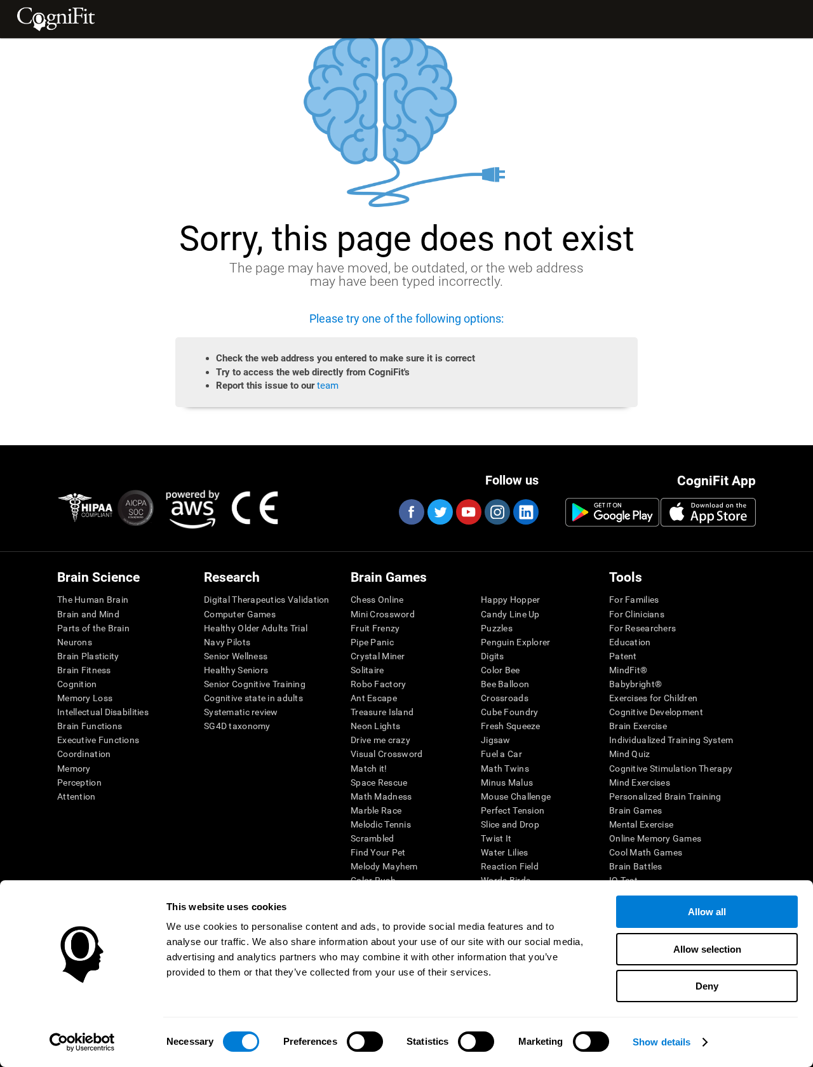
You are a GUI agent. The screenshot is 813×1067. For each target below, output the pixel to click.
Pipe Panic (372, 642)
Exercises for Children (653, 698)
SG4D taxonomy (237, 726)
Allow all (707, 911)
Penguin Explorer (515, 642)
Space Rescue (379, 782)
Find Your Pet (378, 852)
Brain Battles (635, 866)
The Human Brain (92, 599)
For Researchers (642, 628)
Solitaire (367, 670)
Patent (623, 656)
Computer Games (240, 614)
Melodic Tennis (381, 824)
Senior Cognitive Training (255, 684)
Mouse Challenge (516, 796)
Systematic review (241, 712)
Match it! (369, 768)
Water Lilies (504, 852)
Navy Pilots (227, 642)
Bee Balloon (505, 684)
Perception (79, 782)
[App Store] (708, 512)
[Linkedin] (525, 512)
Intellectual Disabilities (103, 712)
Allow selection (707, 949)
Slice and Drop (510, 824)
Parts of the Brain (93, 628)
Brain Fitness (84, 670)
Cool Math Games (645, 852)
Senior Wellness (235, 656)
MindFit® (628, 670)
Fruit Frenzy (375, 628)
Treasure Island (382, 712)
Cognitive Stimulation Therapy (670, 768)
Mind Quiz (629, 754)
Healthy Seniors (236, 670)
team (328, 385)
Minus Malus (507, 782)
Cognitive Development (656, 712)
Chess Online (377, 599)
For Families (634, 599)
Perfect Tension (512, 810)
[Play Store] (612, 512)
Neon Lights (375, 726)
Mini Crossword (383, 614)
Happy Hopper (510, 599)
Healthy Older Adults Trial (255, 628)
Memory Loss (84, 698)
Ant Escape (374, 698)
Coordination (84, 754)
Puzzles (497, 628)
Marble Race (376, 810)
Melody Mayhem (384, 866)
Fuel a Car (501, 754)
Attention (76, 796)
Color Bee (500, 670)
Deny (706, 986)
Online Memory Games (655, 838)
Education (630, 642)
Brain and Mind (88, 614)
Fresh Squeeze (511, 726)
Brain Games (635, 810)
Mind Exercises (639, 782)
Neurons (74, 642)
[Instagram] (496, 512)
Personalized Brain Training (665, 796)
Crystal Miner (378, 656)
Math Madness (381, 796)
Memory (74, 768)
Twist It (496, 838)
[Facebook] (411, 512)
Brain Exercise (638, 726)
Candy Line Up (510, 614)
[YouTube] (468, 512)
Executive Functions (98, 740)
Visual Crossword (386, 754)
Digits (492, 656)
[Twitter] (439, 512)
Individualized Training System (671, 740)
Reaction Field (510, 866)
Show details (661, 1042)
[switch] (365, 1041)
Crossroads (504, 698)
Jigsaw (496, 740)
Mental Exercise (641, 824)
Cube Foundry (509, 712)
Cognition (77, 684)
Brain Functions (89, 726)
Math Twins (505, 768)
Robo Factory (378, 684)
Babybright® (635, 684)
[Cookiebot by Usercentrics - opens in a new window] (82, 1042)
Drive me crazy (380, 740)
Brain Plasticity (88, 656)
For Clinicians (636, 614)
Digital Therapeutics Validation (267, 599)
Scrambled (372, 838)
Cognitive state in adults (253, 698)
